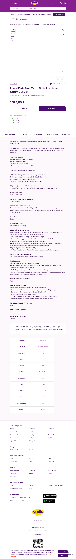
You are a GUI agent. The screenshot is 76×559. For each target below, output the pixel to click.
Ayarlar (62, 555)
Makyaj (20, 24)
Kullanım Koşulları (38, 524)
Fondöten (36, 24)
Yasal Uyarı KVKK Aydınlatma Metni (38, 531)
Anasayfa (12, 24)
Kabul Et (63, 552)
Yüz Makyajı (28, 24)
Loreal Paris (13, 84)
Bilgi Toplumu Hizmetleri (38, 527)
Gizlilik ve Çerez (38, 520)
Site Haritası (38, 534)
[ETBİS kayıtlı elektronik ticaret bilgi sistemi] (38, 545)
